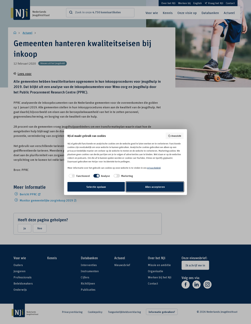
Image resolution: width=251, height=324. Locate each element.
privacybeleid (154, 167)
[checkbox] (78, 176)
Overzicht (176, 135)
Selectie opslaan (96, 187)
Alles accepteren (155, 187)
